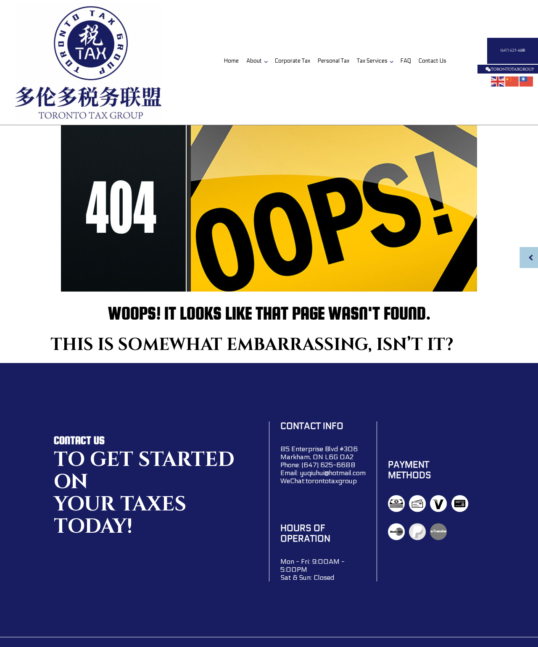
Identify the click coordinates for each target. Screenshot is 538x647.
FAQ (406, 61)
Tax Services (372, 61)
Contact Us (432, 61)
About (254, 61)
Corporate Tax (292, 61)
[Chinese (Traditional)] (527, 81)
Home (231, 61)
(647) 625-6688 (512, 50)
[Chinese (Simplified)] (512, 81)
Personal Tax (333, 61)
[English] (498, 81)
